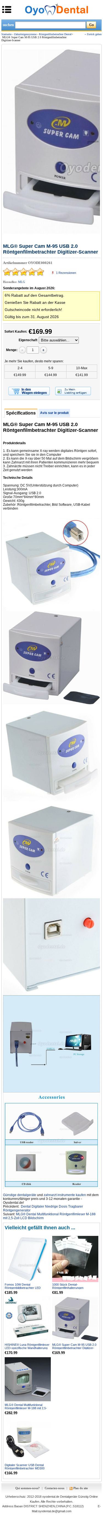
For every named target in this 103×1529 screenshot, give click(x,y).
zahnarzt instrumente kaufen (65, 1195)
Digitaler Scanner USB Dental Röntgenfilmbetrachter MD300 (24, 1466)
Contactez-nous (54, 1488)
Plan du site (80, 1488)
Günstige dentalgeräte (19, 1195)
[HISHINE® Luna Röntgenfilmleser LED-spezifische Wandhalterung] (28, 1319)
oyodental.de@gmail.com (54, 1511)
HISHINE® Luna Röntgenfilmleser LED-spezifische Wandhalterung (27, 1346)
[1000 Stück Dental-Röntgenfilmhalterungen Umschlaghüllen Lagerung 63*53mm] (75, 1259)
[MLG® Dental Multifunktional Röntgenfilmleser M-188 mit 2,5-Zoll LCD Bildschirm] (28, 1379)
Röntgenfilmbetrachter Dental (55, 34)
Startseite (6, 34)
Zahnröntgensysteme (25, 34)
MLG (21, 281)
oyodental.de (50, 1496)
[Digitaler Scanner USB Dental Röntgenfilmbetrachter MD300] (28, 1439)
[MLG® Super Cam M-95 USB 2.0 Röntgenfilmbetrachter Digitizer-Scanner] (75, 1319)
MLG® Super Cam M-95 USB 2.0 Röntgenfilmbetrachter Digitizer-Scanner (74, 1348)
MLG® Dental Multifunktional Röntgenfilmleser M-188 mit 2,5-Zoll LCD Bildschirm (26, 1408)
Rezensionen (66, 272)
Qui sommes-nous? (27, 1488)
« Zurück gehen (93, 34)
